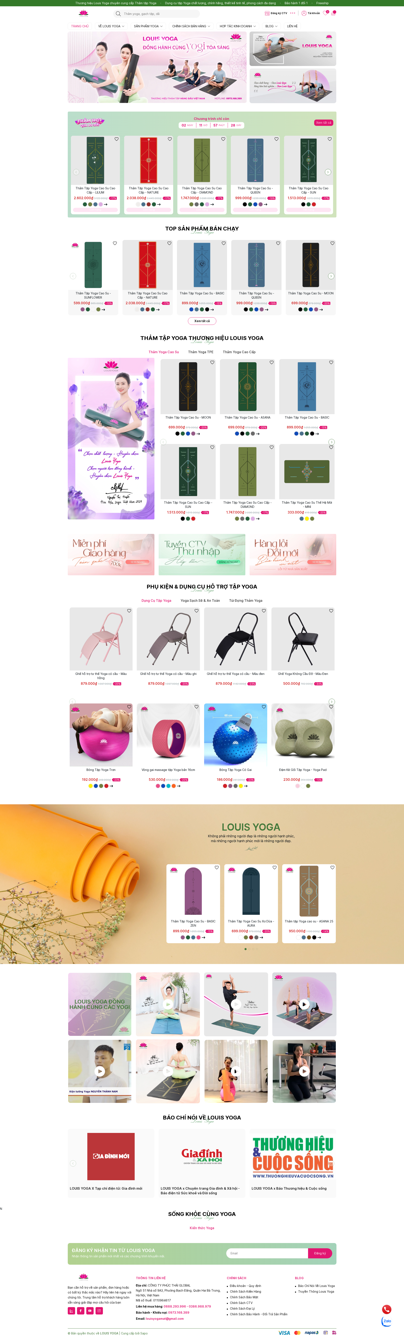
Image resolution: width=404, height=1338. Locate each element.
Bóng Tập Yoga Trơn (101, 770)
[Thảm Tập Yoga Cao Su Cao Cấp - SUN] (308, 160)
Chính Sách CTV (241, 1303)
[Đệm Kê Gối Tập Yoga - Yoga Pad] (303, 734)
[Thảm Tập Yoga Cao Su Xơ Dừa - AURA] (251, 891)
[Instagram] (99, 1310)
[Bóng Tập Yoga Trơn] (101, 734)
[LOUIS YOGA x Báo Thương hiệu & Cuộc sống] (293, 1156)
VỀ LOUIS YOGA (109, 26)
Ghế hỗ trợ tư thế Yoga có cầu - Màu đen (235, 674)
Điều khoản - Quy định (245, 1286)
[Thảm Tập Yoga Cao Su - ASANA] (247, 386)
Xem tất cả (323, 122)
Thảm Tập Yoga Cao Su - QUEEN (255, 190)
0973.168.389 (178, 1312)
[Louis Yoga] (88, 13)
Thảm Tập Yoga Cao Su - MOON (311, 293)
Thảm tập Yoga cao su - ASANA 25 (309, 921)
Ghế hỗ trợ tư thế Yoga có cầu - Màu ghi (168, 674)
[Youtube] (90, 1310)
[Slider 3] (157, 67)
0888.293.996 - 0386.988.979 (187, 1306)
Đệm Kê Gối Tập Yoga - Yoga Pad (303, 770)
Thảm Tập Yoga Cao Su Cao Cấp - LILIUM (95, 190)
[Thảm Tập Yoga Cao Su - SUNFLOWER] (93, 265)
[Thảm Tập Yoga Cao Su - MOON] (311, 265)
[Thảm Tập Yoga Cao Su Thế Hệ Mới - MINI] (306, 471)
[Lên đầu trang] (397, 1300)
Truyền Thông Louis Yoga (316, 1291)
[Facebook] (80, 1310)
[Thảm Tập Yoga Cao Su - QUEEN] (255, 160)
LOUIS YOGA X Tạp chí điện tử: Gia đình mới (106, 1188)
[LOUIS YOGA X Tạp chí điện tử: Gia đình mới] (111, 1156)
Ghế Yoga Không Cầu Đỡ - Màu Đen (303, 674)
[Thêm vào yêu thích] (116, 139)
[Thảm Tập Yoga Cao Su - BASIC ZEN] (193, 891)
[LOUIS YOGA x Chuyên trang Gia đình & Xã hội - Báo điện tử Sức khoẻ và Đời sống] (202, 1156)
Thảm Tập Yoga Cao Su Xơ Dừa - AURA (251, 923)
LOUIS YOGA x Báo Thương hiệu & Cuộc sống (289, 1188)
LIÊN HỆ (292, 26)
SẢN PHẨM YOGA (146, 26)
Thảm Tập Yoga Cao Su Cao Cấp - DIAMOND (202, 190)
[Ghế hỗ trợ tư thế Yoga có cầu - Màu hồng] (101, 638)
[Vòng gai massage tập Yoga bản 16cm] (168, 734)
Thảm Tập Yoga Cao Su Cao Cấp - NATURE (149, 190)
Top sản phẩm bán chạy (202, 228)
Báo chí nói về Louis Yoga (202, 1117)
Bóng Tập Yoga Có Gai (235, 770)
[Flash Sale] (90, 127)
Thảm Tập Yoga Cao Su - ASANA (247, 417)
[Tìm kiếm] (118, 14)
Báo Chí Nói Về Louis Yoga (316, 1286)
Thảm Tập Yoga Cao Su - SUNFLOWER (93, 295)
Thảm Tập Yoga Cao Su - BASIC (202, 293)
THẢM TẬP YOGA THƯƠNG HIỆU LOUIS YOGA (202, 338)
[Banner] (293, 49)
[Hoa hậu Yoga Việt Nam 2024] (168, 1004)
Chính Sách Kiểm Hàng (245, 1291)
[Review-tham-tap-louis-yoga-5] (168, 1071)
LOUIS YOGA (251, 827)
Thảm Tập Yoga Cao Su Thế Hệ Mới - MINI (307, 504)
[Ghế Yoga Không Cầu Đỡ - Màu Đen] (303, 638)
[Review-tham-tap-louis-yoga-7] (304, 1071)
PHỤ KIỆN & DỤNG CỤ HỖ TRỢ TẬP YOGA (202, 586)
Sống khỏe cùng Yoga (202, 1214)
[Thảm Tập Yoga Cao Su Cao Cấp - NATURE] (148, 160)
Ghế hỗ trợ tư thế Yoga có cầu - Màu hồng (101, 676)
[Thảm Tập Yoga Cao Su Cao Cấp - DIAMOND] (201, 160)
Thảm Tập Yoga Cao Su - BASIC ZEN (193, 923)
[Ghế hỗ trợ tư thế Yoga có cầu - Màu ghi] (168, 638)
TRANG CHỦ (80, 26)
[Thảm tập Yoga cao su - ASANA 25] (309, 891)
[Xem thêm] (106, 204)
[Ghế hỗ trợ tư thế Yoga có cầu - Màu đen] (235, 638)
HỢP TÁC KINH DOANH (236, 26)
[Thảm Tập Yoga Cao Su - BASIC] (202, 265)
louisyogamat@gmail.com (165, 1318)
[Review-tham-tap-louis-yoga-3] (304, 1004)
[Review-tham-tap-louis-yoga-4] (100, 1071)
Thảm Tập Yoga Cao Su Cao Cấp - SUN (308, 190)
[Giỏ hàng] (333, 13)
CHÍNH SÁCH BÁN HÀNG (189, 26)
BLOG (270, 26)
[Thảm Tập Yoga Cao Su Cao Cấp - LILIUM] (95, 160)
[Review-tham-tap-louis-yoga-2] (236, 1004)
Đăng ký (320, 1253)
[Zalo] (71, 1310)
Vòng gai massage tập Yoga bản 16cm (168, 770)
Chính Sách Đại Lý (242, 1308)
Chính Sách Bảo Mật (244, 1297)
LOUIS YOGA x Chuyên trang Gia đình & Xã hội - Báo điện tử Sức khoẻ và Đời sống (200, 1190)
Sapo (144, 1333)
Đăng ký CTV (279, 13)
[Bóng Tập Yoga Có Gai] (235, 734)
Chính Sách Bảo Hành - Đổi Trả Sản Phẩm (258, 1314)
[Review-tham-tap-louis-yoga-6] (236, 1071)
